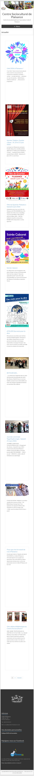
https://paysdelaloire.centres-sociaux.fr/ (11, 763)
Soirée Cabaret (12, 268)
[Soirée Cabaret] (17, 231)
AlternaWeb (19, 772)
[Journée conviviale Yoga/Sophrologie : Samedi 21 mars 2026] (17, 421)
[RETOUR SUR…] (17, 358)
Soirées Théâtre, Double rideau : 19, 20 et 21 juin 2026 (15, 142)
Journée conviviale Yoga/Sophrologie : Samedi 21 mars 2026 (16, 439)
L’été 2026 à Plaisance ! (15, 68)
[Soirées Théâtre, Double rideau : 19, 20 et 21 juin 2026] (17, 105)
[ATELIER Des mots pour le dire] (17, 294)
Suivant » (19, 677)
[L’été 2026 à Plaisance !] (17, 41)
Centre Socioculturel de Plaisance (17, 15)
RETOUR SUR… (12, 373)
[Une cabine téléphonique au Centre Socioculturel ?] (17, 611)
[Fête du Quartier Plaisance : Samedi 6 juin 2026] (17, 168)
